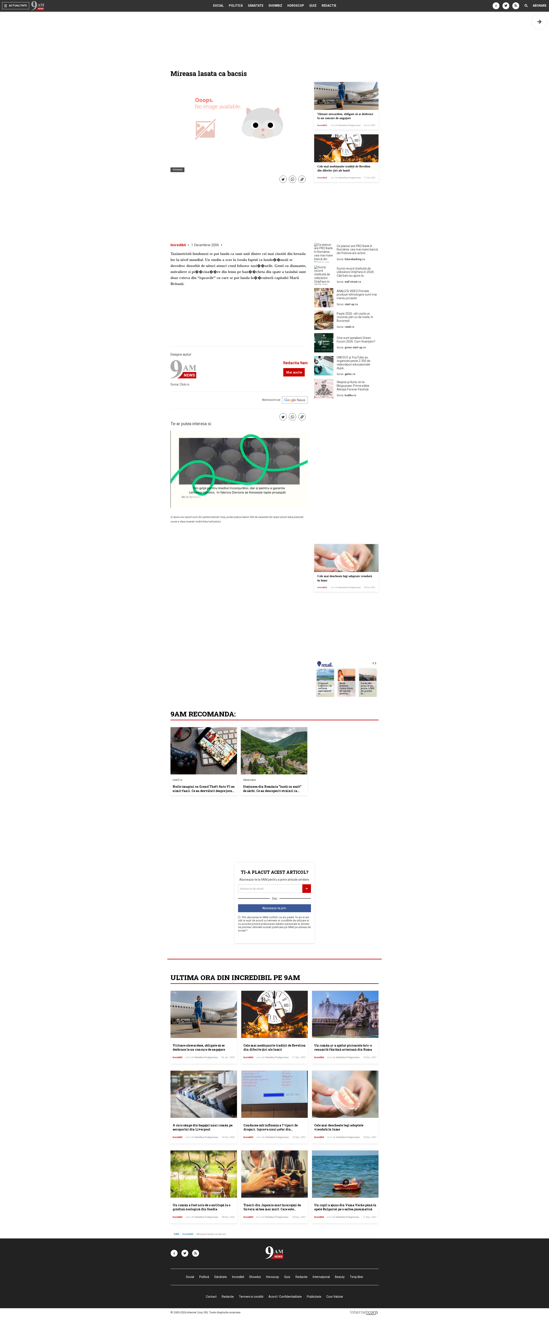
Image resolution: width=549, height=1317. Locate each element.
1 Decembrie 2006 (205, 245)
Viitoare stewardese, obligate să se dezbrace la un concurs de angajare (199, 1047)
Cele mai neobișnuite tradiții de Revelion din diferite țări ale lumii (274, 1047)
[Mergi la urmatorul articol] (539, 21)
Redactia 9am (295, 363)
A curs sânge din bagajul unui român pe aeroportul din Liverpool (202, 1127)
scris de (346, 125)
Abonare (539, 5)
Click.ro (184, 384)
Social (218, 5)
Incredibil (322, 125)
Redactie (329, 5)
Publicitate (314, 1296)
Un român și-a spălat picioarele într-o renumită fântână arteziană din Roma (343, 1047)
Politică (236, 5)
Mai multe (294, 372)
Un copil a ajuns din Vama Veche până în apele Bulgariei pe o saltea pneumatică (345, 1207)
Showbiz (275, 5)
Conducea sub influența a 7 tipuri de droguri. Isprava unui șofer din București (270, 1129)
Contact (211, 1296)
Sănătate (255, 5)
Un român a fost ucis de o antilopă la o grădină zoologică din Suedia (201, 1207)
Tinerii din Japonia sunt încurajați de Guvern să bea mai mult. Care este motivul (272, 1209)
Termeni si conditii (251, 1296)
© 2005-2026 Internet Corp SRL (189, 1312)
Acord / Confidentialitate (285, 1296)
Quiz (313, 5)
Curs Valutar (334, 1296)
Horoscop (295, 5)
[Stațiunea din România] (274, 750)
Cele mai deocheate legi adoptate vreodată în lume (338, 1127)
